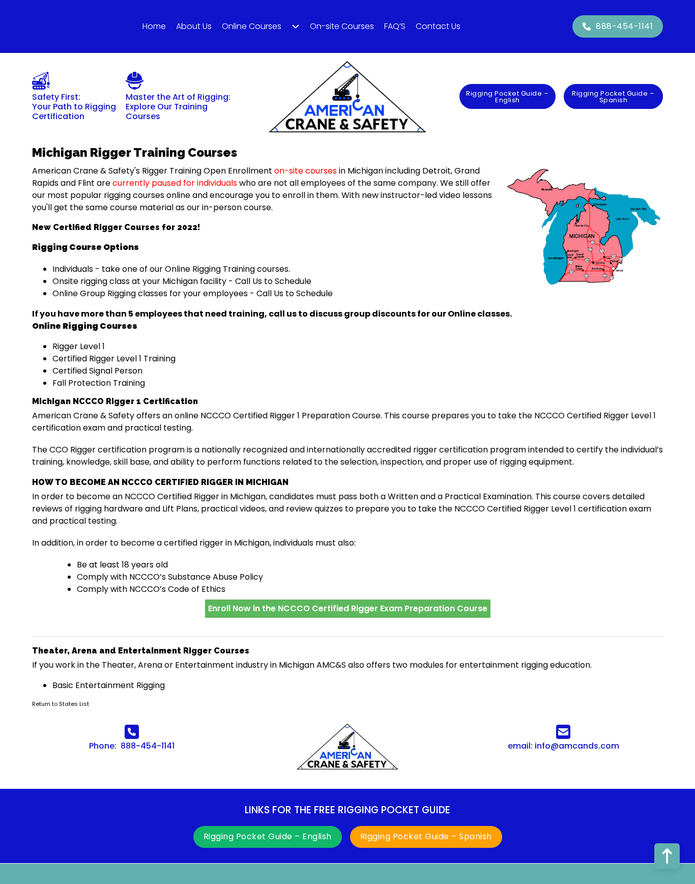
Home (154, 26)
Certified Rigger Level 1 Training (114, 358)
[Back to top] (667, 856)
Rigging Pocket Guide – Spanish (613, 97)
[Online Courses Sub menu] (295, 26)
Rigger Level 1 (78, 346)
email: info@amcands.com (563, 746)
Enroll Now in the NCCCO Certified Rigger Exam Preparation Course (347, 608)
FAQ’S (395, 26)
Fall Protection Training (98, 383)
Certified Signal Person (97, 371)
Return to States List (60, 704)
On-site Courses (342, 26)
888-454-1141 (624, 26)
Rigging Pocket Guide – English (507, 97)
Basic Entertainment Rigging (108, 685)
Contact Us (438, 26)
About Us (194, 26)
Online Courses (251, 26)
